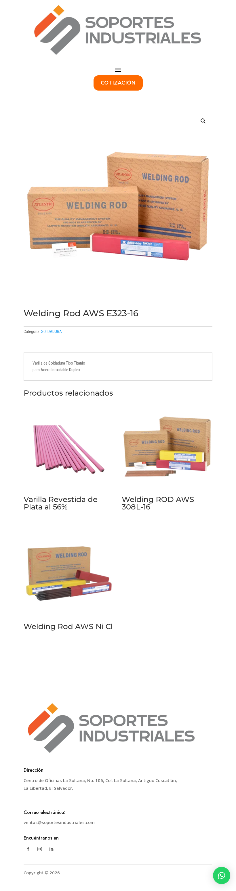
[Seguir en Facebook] (28, 849)
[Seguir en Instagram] (39, 849)
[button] (203, 121)
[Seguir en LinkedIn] (51, 849)
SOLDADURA (51, 331)
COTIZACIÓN (118, 83)
